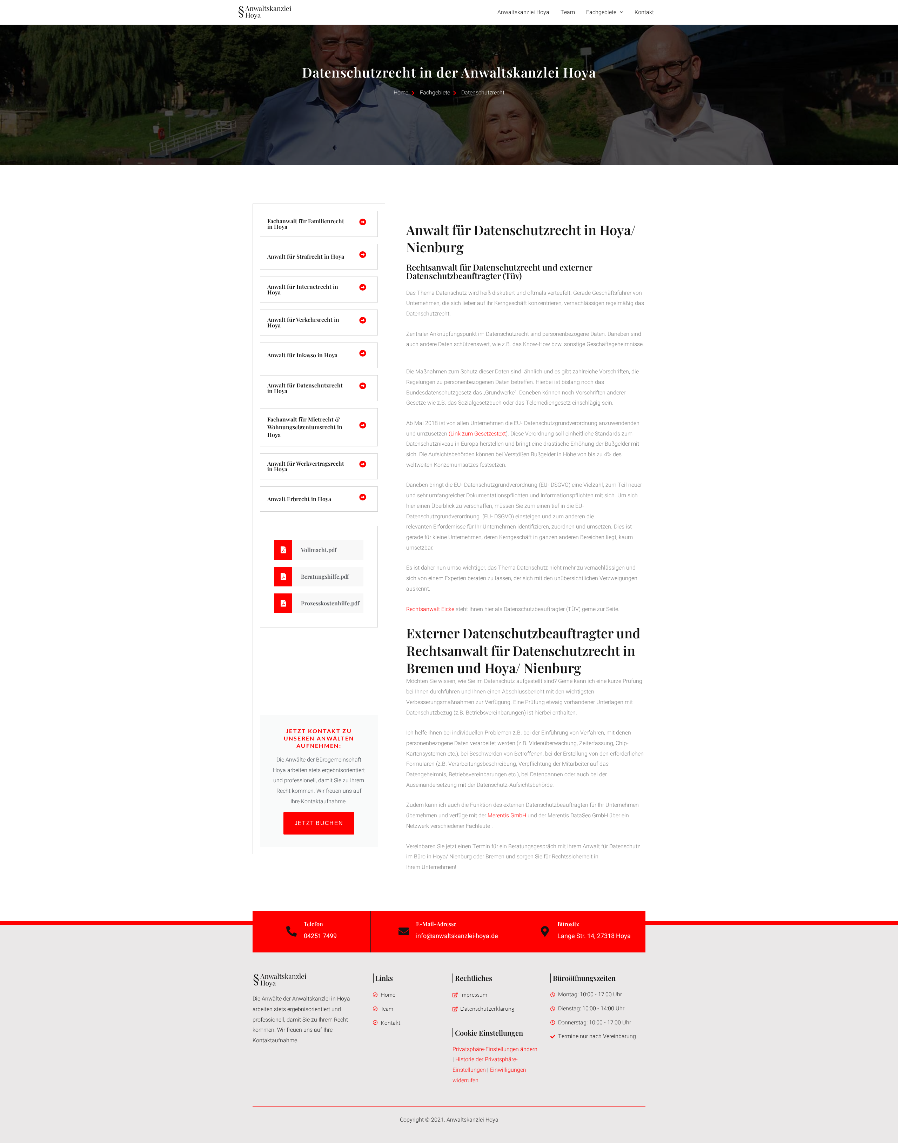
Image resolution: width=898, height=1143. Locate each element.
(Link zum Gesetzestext (477, 434)
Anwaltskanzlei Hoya (523, 12)
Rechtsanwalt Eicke (430, 609)
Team (568, 12)
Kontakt (644, 12)
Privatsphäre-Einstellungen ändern (495, 1049)
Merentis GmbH (507, 815)
